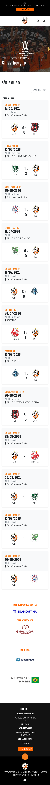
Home (4, 57)
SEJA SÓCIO (25, 9)
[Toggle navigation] (44, 21)
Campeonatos (39, 89)
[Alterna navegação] (8, 21)
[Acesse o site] (25, 611)
